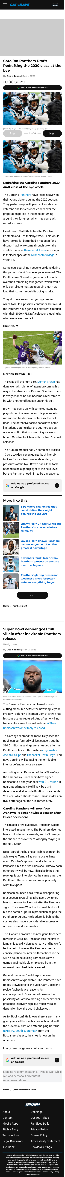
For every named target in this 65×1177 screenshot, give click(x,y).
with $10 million (48, 782)
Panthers (25, 194)
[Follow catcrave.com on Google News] (57, 485)
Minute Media (18, 1155)
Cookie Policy (39, 1135)
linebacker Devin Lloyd (41, 755)
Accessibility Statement (45, 1141)
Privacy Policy (39, 1129)
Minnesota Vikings (42, 255)
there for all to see (35, 250)
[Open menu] (5, 5)
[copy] (22, 82)
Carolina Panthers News (24, 1089)
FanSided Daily (40, 1123)
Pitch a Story (10, 1129)
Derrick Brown (46, 381)
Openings (36, 1111)
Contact (7, 1117)
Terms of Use (11, 1135)
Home (6, 606)
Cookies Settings (41, 1147)
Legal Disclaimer (13, 1141)
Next (52, 133)
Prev (12, 133)
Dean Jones (14, 76)
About (6, 1111)
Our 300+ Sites (40, 1117)
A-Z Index (9, 1147)
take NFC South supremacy (20, 1030)
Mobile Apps (10, 1123)
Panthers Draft (20, 606)
